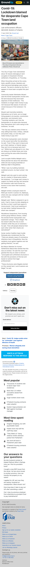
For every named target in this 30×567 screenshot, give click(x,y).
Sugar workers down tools (15, 397)
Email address (7, 319)
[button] (28, 2)
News (3, 35)
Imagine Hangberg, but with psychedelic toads (16, 425)
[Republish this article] (24, 285)
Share (4, 38)
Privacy (4, 527)
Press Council (22, 509)
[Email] (18, 285)
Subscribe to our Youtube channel (11, 545)
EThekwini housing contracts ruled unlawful (16, 403)
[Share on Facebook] (8, 285)
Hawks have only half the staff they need (15, 430)
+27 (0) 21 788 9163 (8, 557)
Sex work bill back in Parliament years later (14, 441)
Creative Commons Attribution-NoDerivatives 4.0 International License (13, 365)
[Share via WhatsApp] (14, 285)
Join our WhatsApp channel (9, 547)
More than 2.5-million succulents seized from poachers (14, 393)
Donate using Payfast (15, 276)
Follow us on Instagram (8, 543)
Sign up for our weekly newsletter (11, 530)
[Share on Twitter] (11, 285)
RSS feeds (5, 532)
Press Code (20, 511)
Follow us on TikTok (7, 536)
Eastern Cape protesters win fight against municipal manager (16, 409)
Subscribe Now (15, 328)
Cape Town (9, 35)
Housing (12, 290)
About (4, 525)
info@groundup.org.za (8, 556)
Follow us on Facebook (8, 538)
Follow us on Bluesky (7, 541)
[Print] (21, 285)
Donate (19, 2)
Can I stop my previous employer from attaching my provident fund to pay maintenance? (15, 494)
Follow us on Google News (9, 534)
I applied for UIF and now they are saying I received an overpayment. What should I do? (14, 482)
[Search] (24, 2)
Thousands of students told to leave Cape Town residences (16, 386)
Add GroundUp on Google (15, 38)
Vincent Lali (15, 33)
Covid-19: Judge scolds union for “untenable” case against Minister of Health (15, 340)
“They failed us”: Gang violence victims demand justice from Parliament (15, 436)
